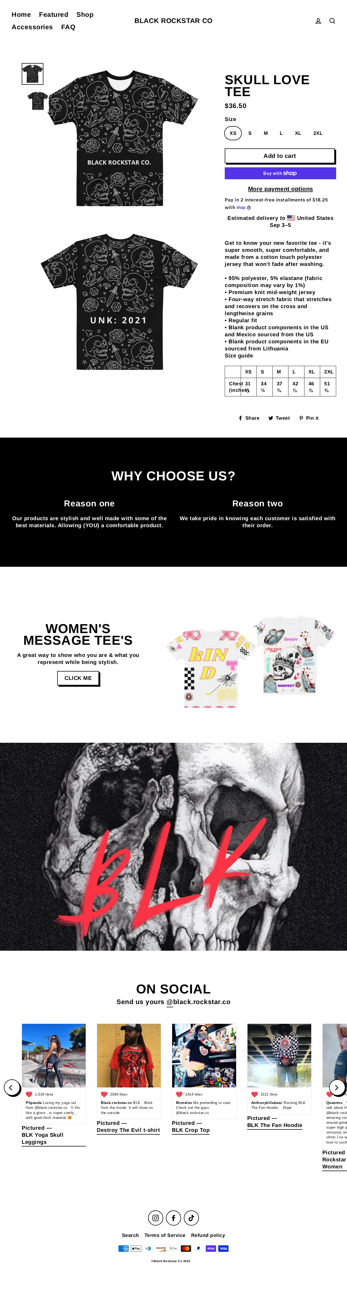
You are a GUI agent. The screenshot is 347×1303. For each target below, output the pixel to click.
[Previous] (12, 1087)
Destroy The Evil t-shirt (128, 1130)
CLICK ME (78, 678)
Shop (85, 14)
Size (230, 119)
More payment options (280, 188)
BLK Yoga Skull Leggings (42, 1138)
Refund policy (208, 1235)
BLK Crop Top (191, 1130)
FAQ (68, 27)
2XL (318, 133)
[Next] (337, 1087)
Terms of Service (165, 1235)
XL (298, 133)
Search (130, 1235)
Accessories (32, 27)
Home (21, 14)
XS (233, 133)
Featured (53, 14)
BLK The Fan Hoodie (275, 1125)
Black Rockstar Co (173, 21)
